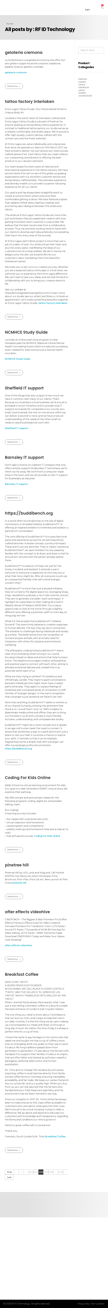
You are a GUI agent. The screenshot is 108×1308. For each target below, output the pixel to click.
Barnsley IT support (24, 457)
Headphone (83, 87)
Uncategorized (85, 95)
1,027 (45, 1172)
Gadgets (82, 81)
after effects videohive (27, 912)
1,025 (36, 1172)
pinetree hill (17, 865)
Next (65, 1172)
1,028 (50, 1172)
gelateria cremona (23, 52)
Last (9, 1177)
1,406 (60, 1172)
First (9, 1172)
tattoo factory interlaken (29, 101)
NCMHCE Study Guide (26, 332)
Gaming (81, 84)
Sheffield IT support (24, 388)
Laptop (81, 90)
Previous (16, 1172)
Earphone (82, 79)
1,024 (31, 1172)
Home (9, 23)
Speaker (82, 92)
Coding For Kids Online (27, 777)
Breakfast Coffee (21, 974)
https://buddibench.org (29, 513)
